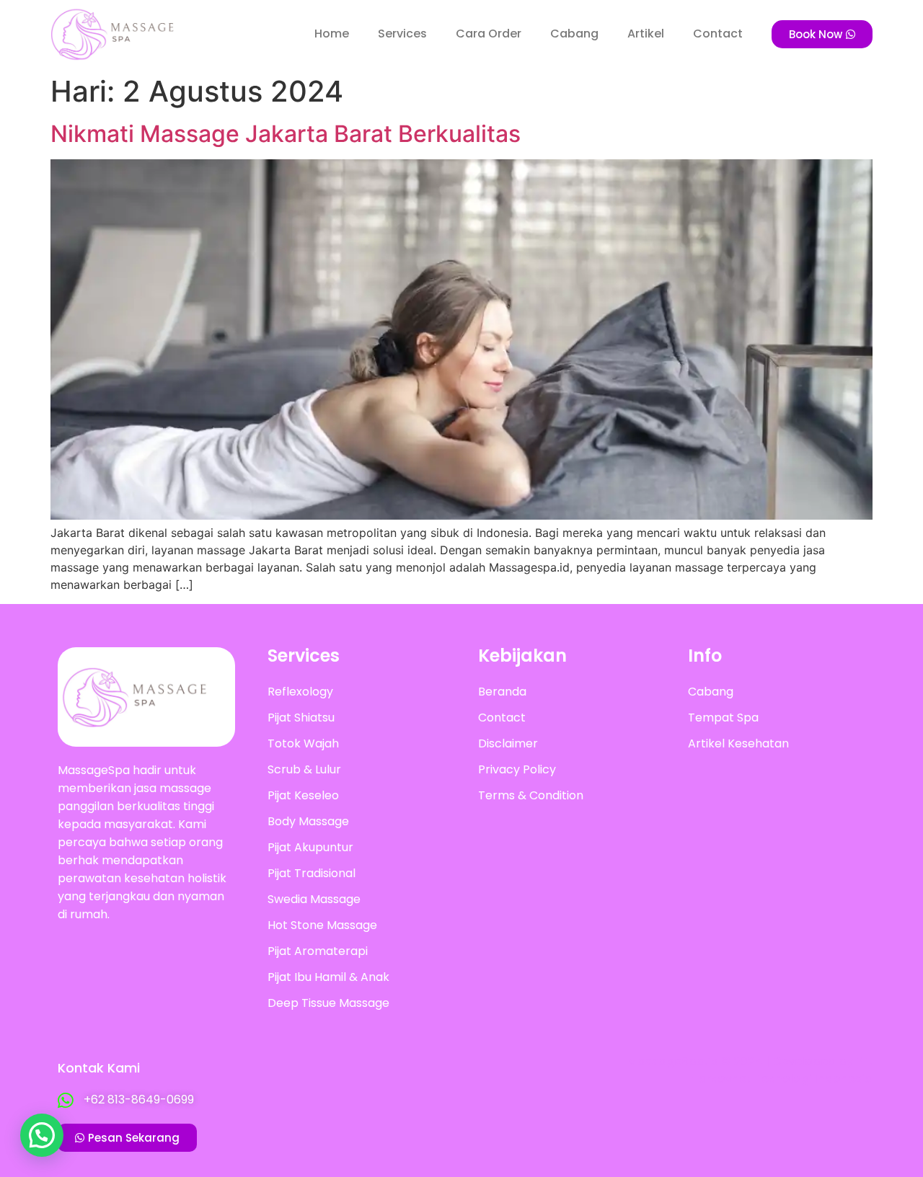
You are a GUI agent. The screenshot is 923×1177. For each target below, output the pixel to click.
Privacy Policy (517, 769)
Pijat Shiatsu (301, 717)
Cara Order (488, 33)
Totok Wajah (303, 743)
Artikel (645, 33)
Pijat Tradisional (311, 873)
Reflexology (300, 691)
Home (331, 33)
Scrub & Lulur (304, 769)
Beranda (502, 691)
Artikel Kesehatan (738, 743)
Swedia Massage (314, 899)
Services (402, 33)
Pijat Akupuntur (310, 847)
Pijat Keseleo (303, 795)
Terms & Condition (530, 795)
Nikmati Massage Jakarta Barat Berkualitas (285, 134)
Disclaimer (508, 743)
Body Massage (308, 821)
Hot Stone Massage (322, 925)
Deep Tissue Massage (328, 1003)
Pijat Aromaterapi (318, 951)
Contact (718, 33)
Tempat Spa (723, 717)
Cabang (574, 33)
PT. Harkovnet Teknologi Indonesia (782, 1070)
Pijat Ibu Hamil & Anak (328, 977)
